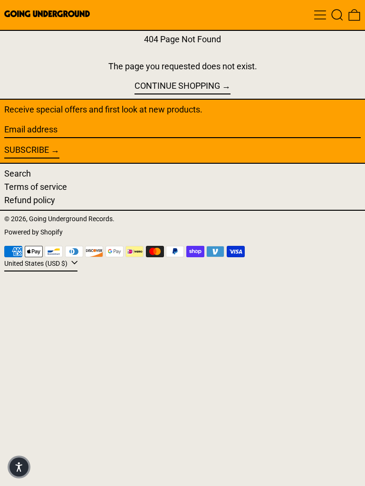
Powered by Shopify (33, 232)
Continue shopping (177, 86)
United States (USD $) (36, 264)
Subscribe (26, 150)
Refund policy (29, 200)
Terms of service (35, 187)
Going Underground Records (71, 219)
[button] (337, 15)
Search (17, 173)
